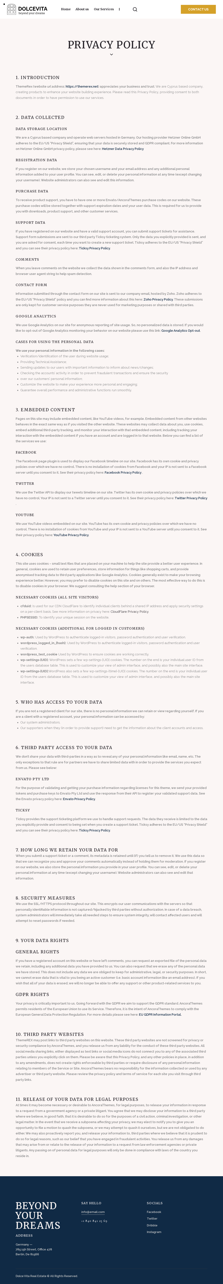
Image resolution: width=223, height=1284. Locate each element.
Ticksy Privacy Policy (94, 248)
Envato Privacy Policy (79, 799)
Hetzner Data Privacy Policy (123, 149)
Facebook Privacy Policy (123, 472)
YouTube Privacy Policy (71, 535)
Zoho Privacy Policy (158, 299)
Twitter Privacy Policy (191, 498)
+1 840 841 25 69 (94, 1221)
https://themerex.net (82, 86)
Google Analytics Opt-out (180, 330)
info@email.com (93, 1212)
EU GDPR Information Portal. (160, 1014)
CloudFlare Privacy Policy (129, 611)
